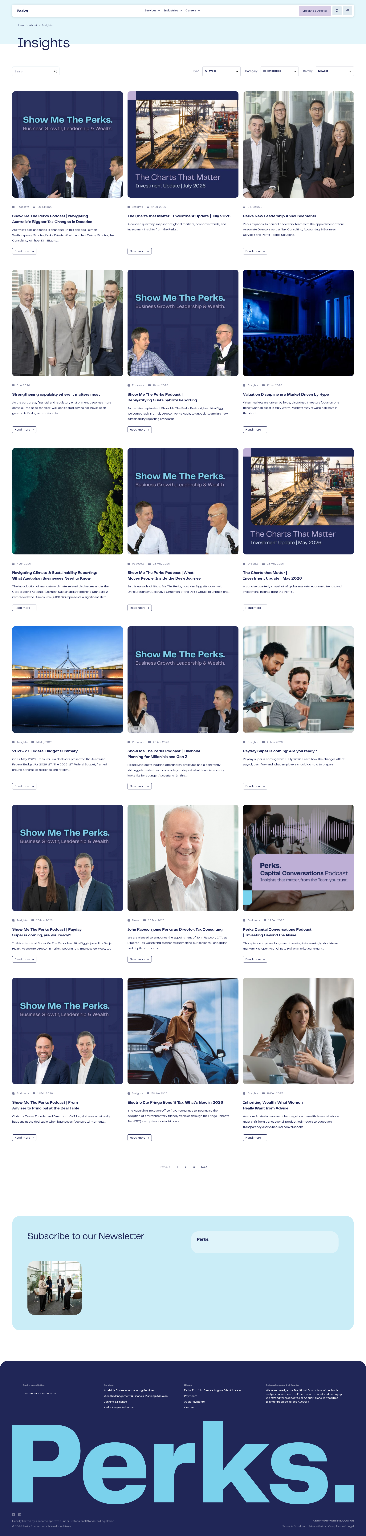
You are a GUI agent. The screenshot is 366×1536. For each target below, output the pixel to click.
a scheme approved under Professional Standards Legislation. (75, 1521)
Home (21, 25)
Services (150, 10)
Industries (171, 10)
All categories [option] (272, 71)
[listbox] (221, 71)
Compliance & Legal (341, 1526)
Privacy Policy (317, 1526)
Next (204, 1167)
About (33, 25)
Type (196, 71)
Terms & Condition (294, 1526)
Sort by (308, 71)
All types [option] (210, 71)
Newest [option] (323, 71)
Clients (188, 1385)
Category (251, 71)
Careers (191, 10)
